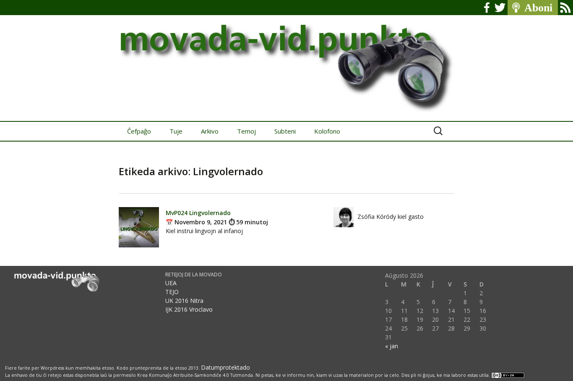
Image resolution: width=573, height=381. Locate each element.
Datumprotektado (225, 367)
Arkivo (210, 131)
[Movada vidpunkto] (286, 60)
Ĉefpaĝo (139, 131)
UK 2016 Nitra (184, 301)
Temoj (246, 131)
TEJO (172, 292)
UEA (171, 283)
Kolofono (327, 131)
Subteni (285, 131)
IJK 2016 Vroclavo (189, 309)
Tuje (175, 131)
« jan (391, 346)
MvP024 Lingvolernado (198, 213)
